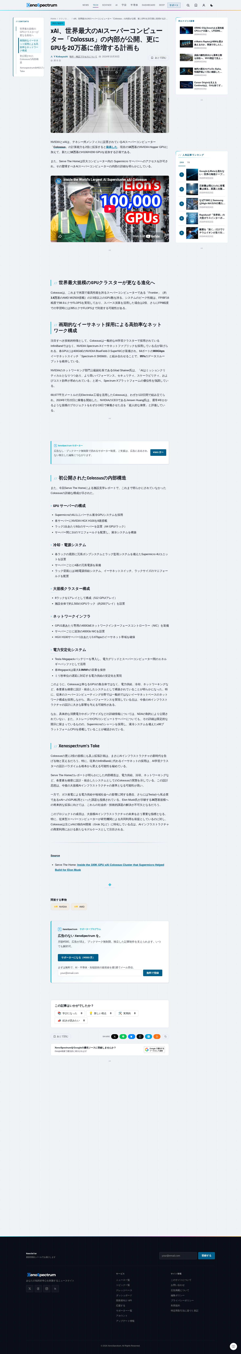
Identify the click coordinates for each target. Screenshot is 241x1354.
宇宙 (124, 5)
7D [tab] (188, 162)
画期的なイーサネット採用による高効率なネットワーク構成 (29, 45)
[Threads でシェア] (140, 1036)
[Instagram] (46, 1288)
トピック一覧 (123, 1285)
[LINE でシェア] (123, 1036)
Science (107, 5)
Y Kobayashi (61, 56)
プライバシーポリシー (182, 1300)
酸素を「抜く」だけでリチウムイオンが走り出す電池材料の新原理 (212, 232)
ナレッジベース (124, 1290)
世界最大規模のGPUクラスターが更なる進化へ (29, 32)
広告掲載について (180, 1290)
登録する (206, 1255)
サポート (174, 5)
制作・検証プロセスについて (83, 56)
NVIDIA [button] (55, 142)
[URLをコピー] (165, 1036)
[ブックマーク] (196, 5)
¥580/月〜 (158, 452)
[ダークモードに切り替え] (211, 5)
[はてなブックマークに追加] (148, 1036)
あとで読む (160, 57)
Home (53, 19)
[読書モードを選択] (233, 1346)
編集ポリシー (178, 1295)
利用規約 (175, 1305)
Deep (162, 5)
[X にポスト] (114, 1036)
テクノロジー (64, 19)
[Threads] (38, 1288)
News (86, 5)
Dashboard (148, 5)
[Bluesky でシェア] (131, 1036)
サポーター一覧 (124, 1310)
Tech (95, 5)
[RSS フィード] (55, 1288)
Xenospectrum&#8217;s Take (30, 69)
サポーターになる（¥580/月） (78, 957)
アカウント (122, 1315)
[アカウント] (204, 5)
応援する (120, 1305)
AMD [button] (66, 297)
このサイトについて (181, 1280)
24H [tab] (182, 162)
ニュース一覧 (123, 1280)
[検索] (188, 5)
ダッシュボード (124, 1295)
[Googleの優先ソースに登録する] (154, 1049)
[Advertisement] (110, 260)
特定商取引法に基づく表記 (184, 1310)
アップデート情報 (125, 1321)
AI (117, 5)
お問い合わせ (178, 1285)
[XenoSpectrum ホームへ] (42, 5)
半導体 (134, 5)
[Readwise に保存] (157, 1036)
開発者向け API (124, 1300)
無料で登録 (153, 973)
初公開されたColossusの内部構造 (29, 59)
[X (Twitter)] (29, 1288)
